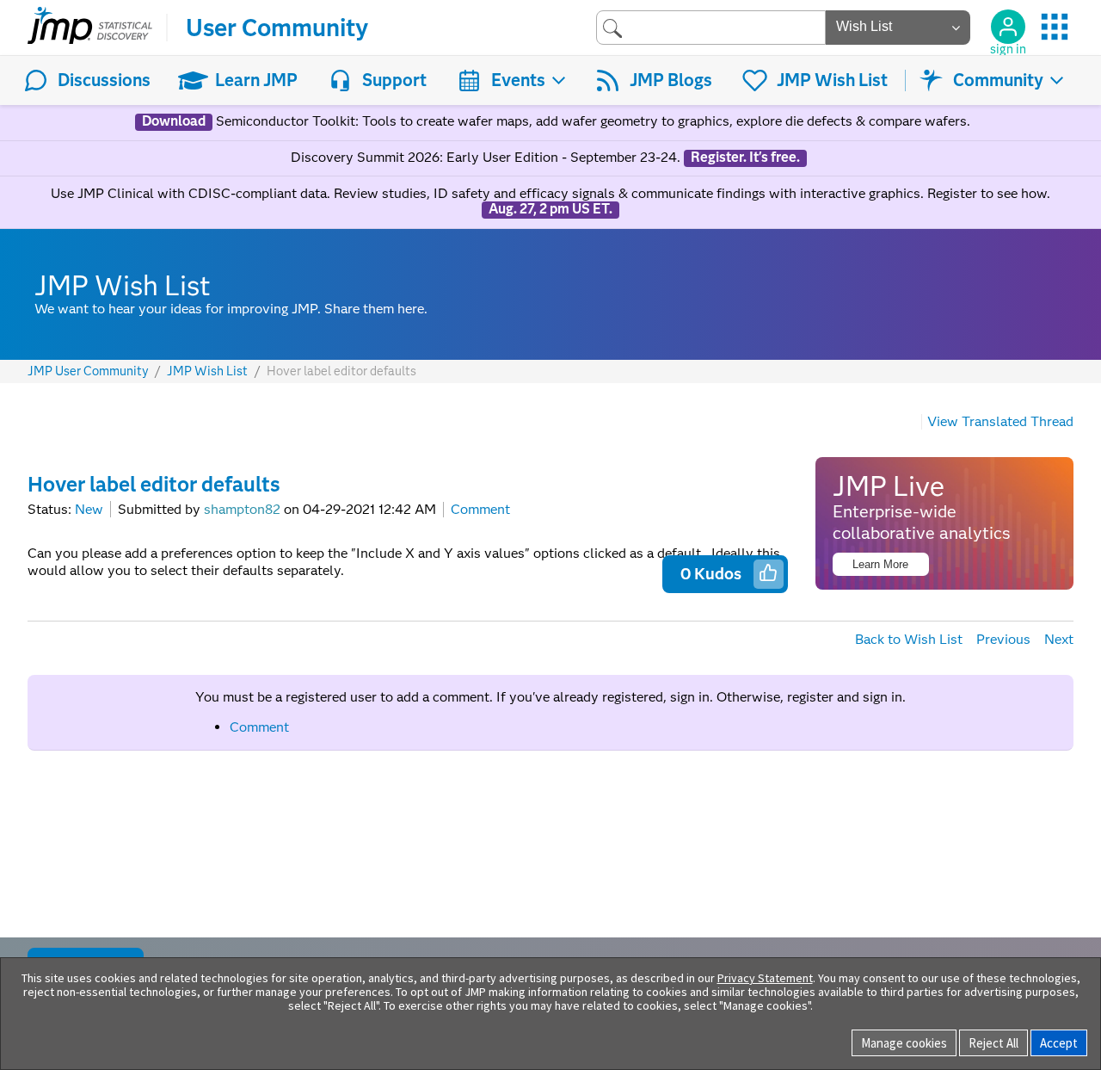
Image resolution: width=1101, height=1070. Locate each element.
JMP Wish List (832, 80)
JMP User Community (88, 371)
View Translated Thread (1000, 421)
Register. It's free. (745, 157)
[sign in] (1008, 27)
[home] (90, 27)
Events (518, 80)
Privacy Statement (765, 978)
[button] (768, 572)
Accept (1059, 1043)
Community (998, 80)
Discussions (104, 80)
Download (174, 121)
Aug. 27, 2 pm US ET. (550, 209)
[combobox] (711, 27)
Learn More (880, 564)
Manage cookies (904, 1043)
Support (394, 80)
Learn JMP (256, 80)
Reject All (993, 1043)
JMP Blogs (671, 80)
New (89, 509)
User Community (277, 27)
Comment (480, 509)
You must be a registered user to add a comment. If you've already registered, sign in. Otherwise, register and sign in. (550, 697)
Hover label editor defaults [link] (341, 371)
